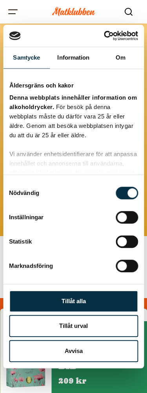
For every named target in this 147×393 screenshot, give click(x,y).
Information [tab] (73, 57)
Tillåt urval (73, 325)
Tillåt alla (74, 301)
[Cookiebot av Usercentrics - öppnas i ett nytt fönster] (104, 36)
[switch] (127, 217)
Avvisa (74, 351)
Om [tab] (120, 57)
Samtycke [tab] (26, 57)
